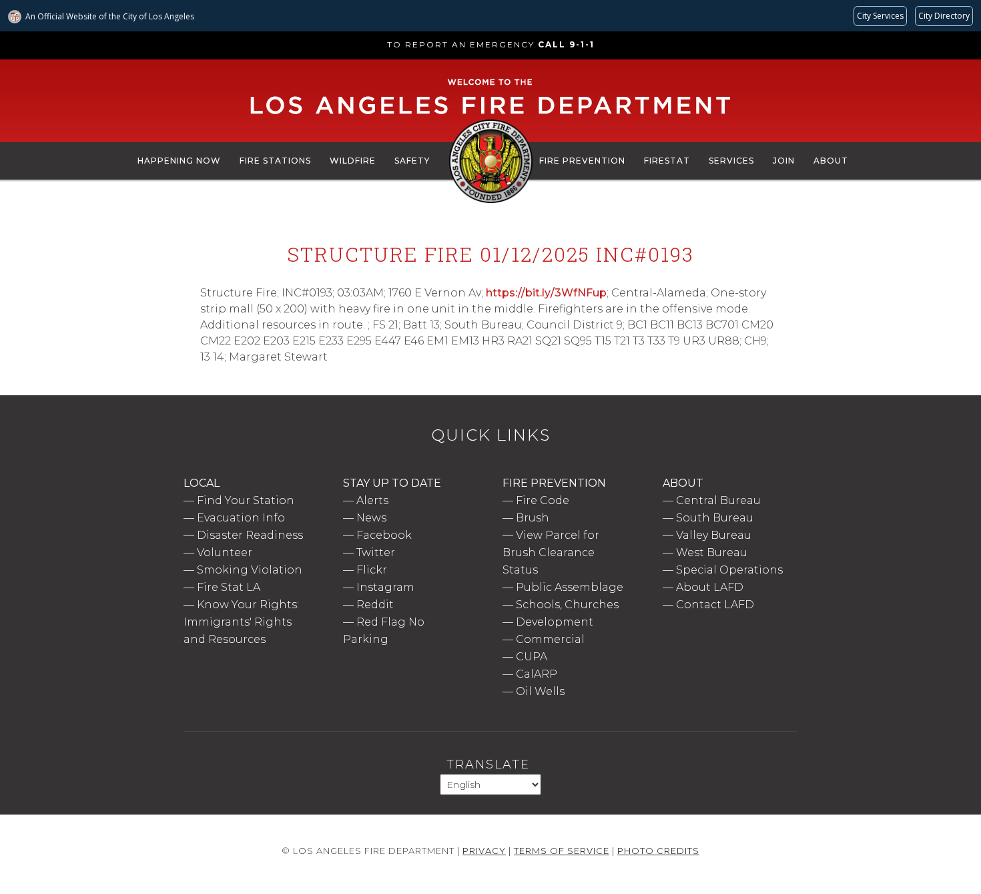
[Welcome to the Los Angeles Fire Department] (490, 114)
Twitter (375, 552)
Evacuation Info (241, 517)
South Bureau (714, 517)
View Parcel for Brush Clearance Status (551, 552)
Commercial (550, 639)
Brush (532, 517)
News (371, 517)
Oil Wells (540, 691)
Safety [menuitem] (412, 161)
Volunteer (224, 552)
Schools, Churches (567, 604)
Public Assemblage (569, 587)
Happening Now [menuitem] (179, 161)
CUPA (531, 656)
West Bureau (711, 552)
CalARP (536, 674)
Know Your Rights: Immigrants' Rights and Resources (241, 622)
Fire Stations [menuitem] (275, 161)
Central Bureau (718, 500)
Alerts (372, 500)
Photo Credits (658, 850)
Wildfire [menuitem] (353, 161)
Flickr (371, 570)
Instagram (385, 587)
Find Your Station (245, 500)
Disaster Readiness (250, 535)
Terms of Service (561, 850)
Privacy (484, 850)
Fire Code (542, 500)
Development (554, 622)
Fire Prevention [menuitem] (582, 161)
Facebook (384, 535)
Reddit (375, 604)
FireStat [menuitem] (667, 161)
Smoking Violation (249, 570)
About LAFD (709, 587)
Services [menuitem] (731, 161)
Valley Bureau (713, 535)
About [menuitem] (830, 161)
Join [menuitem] (784, 161)
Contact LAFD (715, 604)
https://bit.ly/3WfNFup (546, 292)
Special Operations (729, 570)
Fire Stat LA (228, 587)
